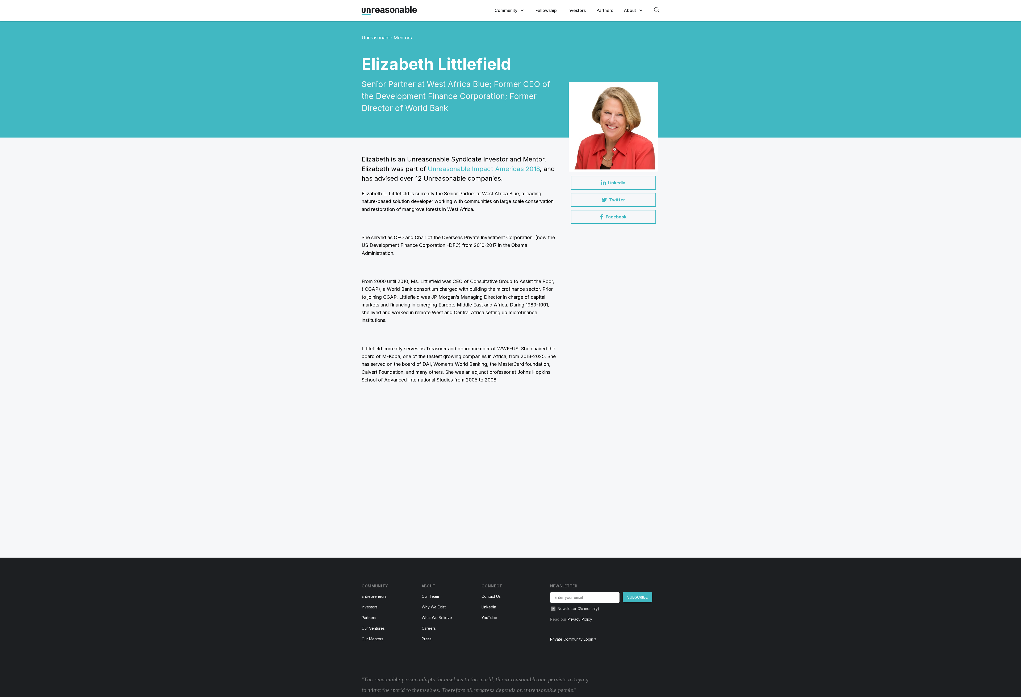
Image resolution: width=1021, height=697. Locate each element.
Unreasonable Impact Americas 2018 (484, 169)
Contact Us (491, 596)
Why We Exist (434, 607)
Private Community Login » (573, 639)
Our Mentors (372, 639)
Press (427, 639)
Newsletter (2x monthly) (578, 608)
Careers (429, 628)
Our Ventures (373, 628)
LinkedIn (489, 607)
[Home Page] (389, 10)
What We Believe (437, 617)
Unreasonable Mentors (387, 37)
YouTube (489, 617)
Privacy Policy (579, 619)
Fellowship (546, 10)
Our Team (430, 596)
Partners (604, 10)
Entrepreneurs (374, 596)
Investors (576, 10)
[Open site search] (656, 10)
